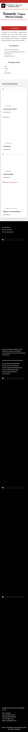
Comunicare (7, 146)
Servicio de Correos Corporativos (10, 365)
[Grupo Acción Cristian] (14, 95)
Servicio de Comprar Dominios (9, 371)
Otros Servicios (6, 373)
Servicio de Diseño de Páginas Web (11, 363)
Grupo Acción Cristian (10, 109)
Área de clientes (6, 227)
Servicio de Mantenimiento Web (10, 369)
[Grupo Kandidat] (14, 160)
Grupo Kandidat (8, 174)
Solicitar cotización (7, 229)
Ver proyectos (6, 112)
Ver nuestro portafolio (8, 232)
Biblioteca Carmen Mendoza (12, 211)
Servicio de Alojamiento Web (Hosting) (12, 367)
